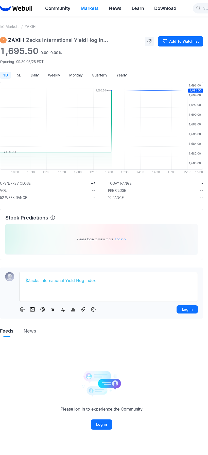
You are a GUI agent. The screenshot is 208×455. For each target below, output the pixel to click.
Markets (12, 26)
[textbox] (109, 280)
